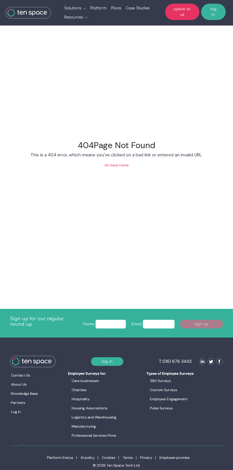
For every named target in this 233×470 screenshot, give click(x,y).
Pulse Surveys (161, 408)
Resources (73, 17)
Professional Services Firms (94, 435)
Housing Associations (89, 408)
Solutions (72, 8)
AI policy (88, 457)
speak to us (182, 12)
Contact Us (20, 375)
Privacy (146, 457)
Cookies (108, 457)
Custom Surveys (163, 389)
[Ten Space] (28, 12)
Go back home (116, 165)
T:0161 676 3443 (175, 361)
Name (88, 324)
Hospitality (81, 399)
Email (136, 324)
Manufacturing (84, 426)
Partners (18, 402)
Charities (79, 389)
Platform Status (60, 457)
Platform (98, 8)
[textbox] (111, 324)
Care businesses (85, 380)
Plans (116, 8)
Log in (16, 411)
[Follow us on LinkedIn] (201, 362)
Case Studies (138, 8)
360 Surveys (160, 380)
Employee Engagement (169, 399)
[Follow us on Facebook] (218, 362)
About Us (19, 384)
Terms (128, 457)
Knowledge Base (24, 393)
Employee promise (175, 457)
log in (213, 12)
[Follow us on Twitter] (210, 362)
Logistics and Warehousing (94, 417)
